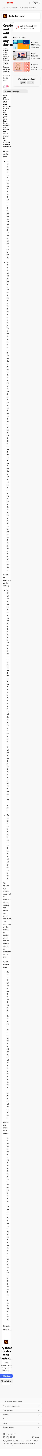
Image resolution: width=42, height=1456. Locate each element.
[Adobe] (10, 2)
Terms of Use (34, 1441)
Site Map (5, 1446)
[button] (30, 2)
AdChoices (12, 1446)
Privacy (27, 1441)
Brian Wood (7, 1329)
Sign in (36, 3)
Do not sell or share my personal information (24, 1443)
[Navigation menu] (3, 2)
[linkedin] (14, 1437)
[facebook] (4, 1437)
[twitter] (11, 1437)
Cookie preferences (7, 1443)
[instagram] (7, 1437)
